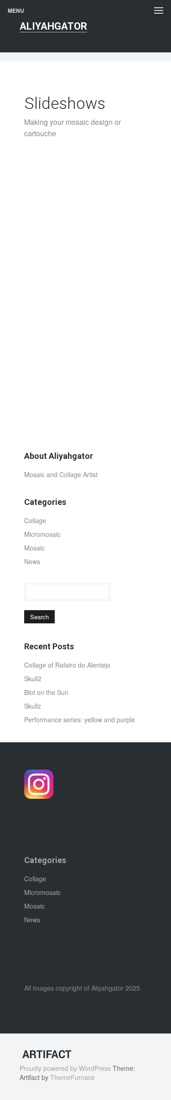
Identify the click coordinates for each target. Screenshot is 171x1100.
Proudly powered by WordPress (65, 1068)
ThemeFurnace (72, 1077)
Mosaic (34, 547)
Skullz (32, 705)
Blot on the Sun (46, 692)
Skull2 (32, 678)
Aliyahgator (53, 26)
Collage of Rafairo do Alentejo (67, 664)
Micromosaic (42, 534)
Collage (35, 520)
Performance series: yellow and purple (79, 719)
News (32, 561)
